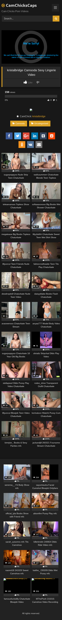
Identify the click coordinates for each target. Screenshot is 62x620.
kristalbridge (38, 116)
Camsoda (20, 123)
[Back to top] (52, 611)
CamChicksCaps (21, 5)
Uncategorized (41, 123)
